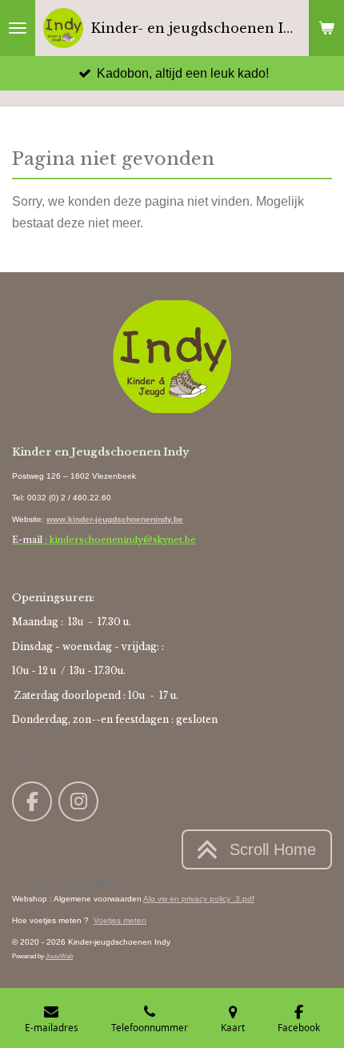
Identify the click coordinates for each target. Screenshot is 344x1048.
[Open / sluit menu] (17, 28)
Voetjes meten (120, 920)
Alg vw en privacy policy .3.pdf (198, 898)
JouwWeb (59, 956)
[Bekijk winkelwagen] (326, 28)
